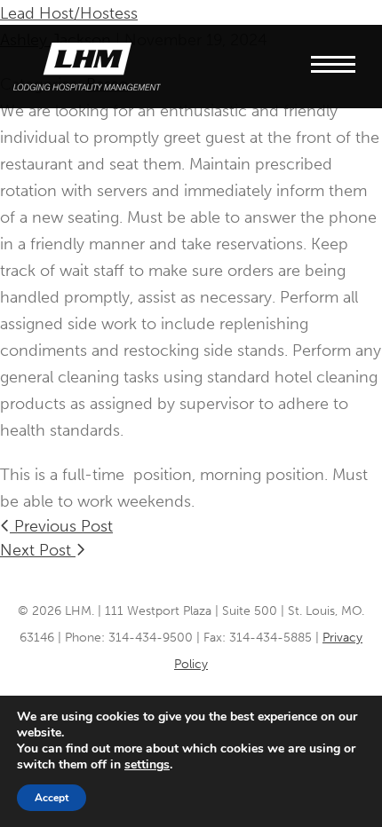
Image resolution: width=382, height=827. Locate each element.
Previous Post (61, 526)
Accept (51, 798)
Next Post (38, 550)
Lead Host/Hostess (69, 13)
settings (147, 765)
